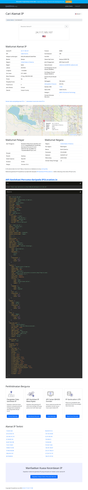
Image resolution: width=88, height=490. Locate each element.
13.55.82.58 (48, 442)
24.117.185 (30, 488)
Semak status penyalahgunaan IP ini (15, 101)
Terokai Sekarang (12, 416)
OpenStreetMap (73, 134)
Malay (79, 14)
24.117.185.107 (25, 51)
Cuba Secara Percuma (33, 416)
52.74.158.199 (48, 436)
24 (23, 488)
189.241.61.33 (9, 453)
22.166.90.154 (9, 439)
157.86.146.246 (10, 450)
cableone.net (62, 65)
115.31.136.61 (9, 445)
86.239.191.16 (48, 431)
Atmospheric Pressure (50, 84)
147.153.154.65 (49, 433)
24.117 (25, 488)
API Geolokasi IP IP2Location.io (45, 171)
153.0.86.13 (48, 439)
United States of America (27, 62)
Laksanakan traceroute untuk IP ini (35, 101)
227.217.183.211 (49, 450)
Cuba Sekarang (51, 416)
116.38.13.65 (9, 431)
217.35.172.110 (49, 453)
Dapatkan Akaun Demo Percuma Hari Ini (44, 477)
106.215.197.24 (49, 456)
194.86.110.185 (10, 448)
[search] (66, 26)
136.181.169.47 (49, 448)
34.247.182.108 (10, 442)
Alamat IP (77, 6)
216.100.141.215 (10, 436)
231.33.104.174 (10, 433)
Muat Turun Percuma (72, 416)
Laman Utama (68, 6)
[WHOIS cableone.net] (72, 65)
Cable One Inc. (24, 53)
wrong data (44, 169)
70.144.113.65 (48, 445)
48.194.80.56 (9, 456)
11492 (60, 87)
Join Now (68, 1)
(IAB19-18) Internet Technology (67, 92)
